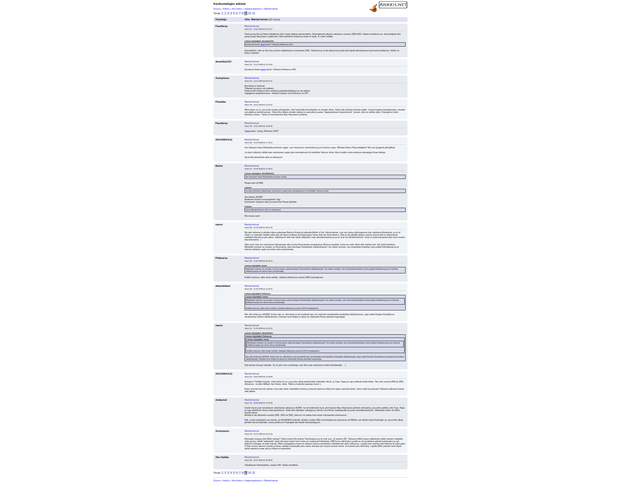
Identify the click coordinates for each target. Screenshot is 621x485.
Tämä (247, 131)
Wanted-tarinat (271, 9)
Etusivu (217, 9)
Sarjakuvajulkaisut (253, 9)
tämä (263, 44)
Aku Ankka (237, 9)
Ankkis (226, 9)
